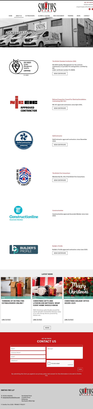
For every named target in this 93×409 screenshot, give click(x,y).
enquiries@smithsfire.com (11, 397)
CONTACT (86, 16)
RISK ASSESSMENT (58, 16)
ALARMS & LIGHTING (44, 16)
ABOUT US (19, 16)
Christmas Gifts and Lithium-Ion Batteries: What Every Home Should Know (46, 303)
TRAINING (70, 16)
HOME (10, 16)
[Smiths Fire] (47, 6)
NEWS (47, 328)
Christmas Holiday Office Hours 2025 (77, 302)
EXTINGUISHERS (30, 16)
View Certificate (60, 73)
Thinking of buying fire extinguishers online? (13, 302)
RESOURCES (49, 17)
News (78, 16)
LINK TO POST (6, 319)
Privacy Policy (19, 404)
